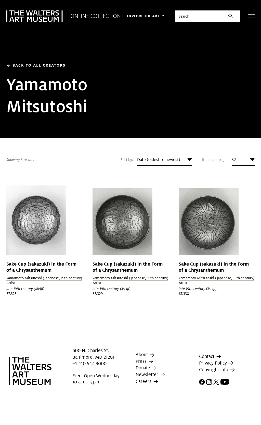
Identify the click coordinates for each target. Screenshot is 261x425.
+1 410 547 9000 (89, 363)
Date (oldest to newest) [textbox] (158, 159)
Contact (207, 356)
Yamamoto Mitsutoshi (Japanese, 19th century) (44, 278)
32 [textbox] (234, 159)
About (142, 354)
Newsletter (148, 374)
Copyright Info (214, 369)
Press (142, 361)
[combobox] (164, 159)
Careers (144, 381)
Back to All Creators (36, 65)
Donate (143, 368)
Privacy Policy (213, 363)
